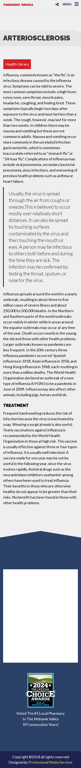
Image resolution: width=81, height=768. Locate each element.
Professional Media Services (50, 762)
